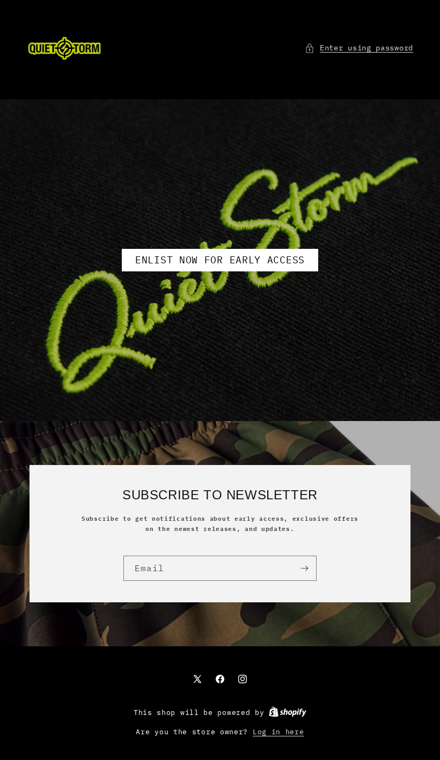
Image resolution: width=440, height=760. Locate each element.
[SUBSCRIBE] (304, 568)
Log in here (278, 731)
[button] (359, 48)
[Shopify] (287, 712)
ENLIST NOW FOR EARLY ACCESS (220, 260)
